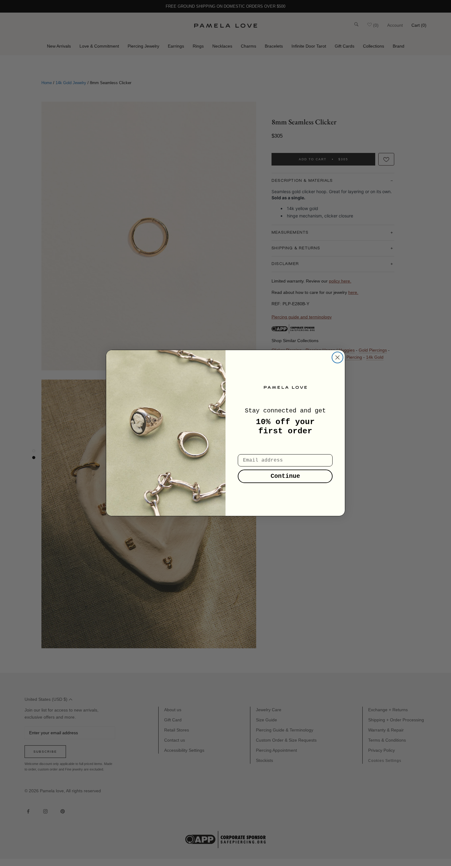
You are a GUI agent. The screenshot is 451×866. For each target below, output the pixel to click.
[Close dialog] (337, 357)
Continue (285, 476)
